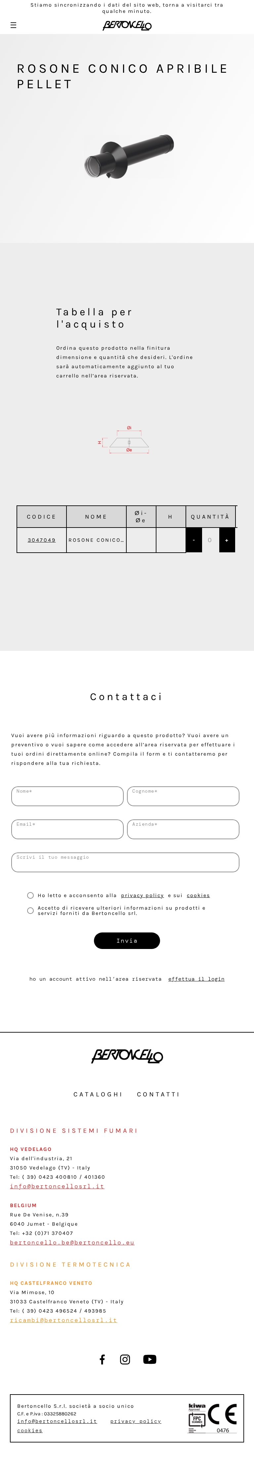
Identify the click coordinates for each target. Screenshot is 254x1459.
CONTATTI (159, 1094)
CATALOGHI (98, 1094)
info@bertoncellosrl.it (57, 1186)
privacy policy (142, 895)
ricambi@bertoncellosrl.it (63, 1320)
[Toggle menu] (13, 25)
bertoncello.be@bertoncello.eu (72, 1242)
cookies (198, 895)
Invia (127, 941)
